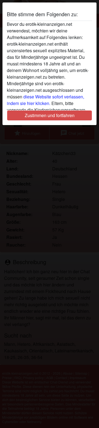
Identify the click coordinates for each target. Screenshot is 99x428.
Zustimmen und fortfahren (50, 115)
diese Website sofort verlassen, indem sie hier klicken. (45, 99)
